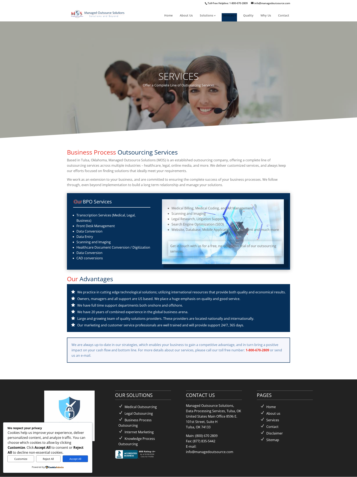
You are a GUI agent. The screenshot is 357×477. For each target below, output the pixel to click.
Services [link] (228, 15)
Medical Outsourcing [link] (141, 407)
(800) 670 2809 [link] (206, 435)
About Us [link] (186, 15)
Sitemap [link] (272, 440)
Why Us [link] (266, 15)
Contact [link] (283, 15)
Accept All (75, 459)
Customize (20, 459)
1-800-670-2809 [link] (238, 3)
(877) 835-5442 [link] (204, 441)
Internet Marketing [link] (139, 432)
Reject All (48, 459)
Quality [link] (248, 15)
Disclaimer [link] (274, 433)
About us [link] (273, 413)
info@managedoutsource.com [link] (209, 452)
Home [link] (168, 15)
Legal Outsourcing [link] (139, 413)
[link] (98, 13)
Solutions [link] (206, 15)
